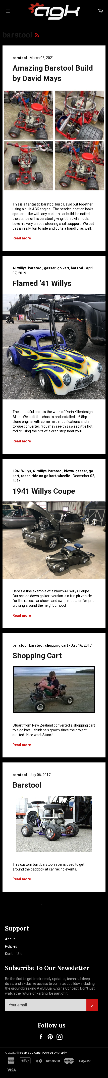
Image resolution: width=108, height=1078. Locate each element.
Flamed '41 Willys (42, 283)
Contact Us (13, 954)
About (10, 939)
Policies (11, 946)
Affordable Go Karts (27, 1052)
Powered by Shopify (54, 1052)
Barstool (27, 785)
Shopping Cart (37, 655)
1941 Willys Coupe (44, 491)
